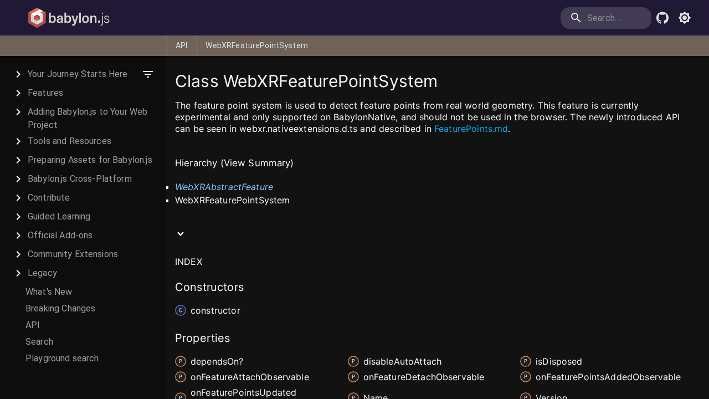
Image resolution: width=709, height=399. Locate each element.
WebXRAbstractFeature (224, 186)
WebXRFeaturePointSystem (256, 45)
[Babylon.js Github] (662, 18)
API (181, 45)
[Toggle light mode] (685, 18)
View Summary (257, 162)
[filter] (147, 74)
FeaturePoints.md (471, 128)
